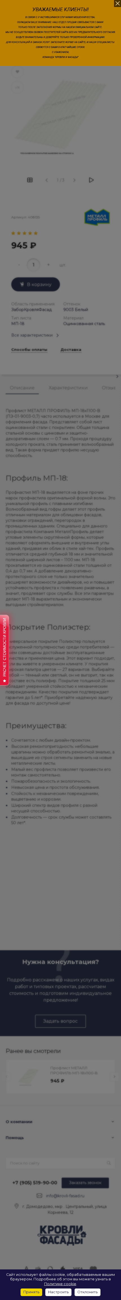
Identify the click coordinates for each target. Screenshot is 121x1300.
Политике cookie (60, 1284)
